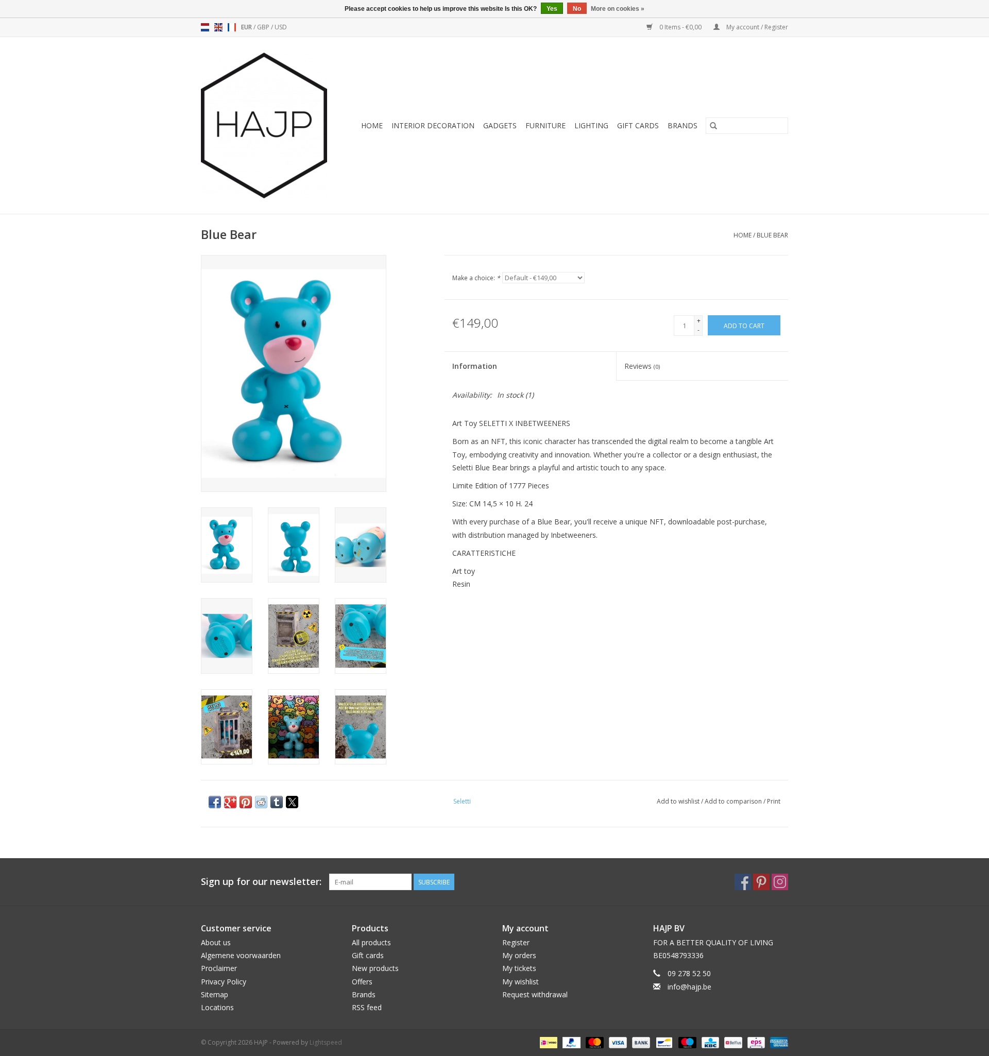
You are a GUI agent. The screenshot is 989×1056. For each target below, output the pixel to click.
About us (216, 942)
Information (474, 366)
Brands (682, 125)
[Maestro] (686, 1041)
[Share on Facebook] (215, 802)
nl (205, 27)
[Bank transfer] (640, 1041)
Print (773, 801)
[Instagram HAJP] (780, 882)
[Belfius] (732, 1041)
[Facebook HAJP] (743, 882)
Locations (217, 1007)
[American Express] (777, 1041)
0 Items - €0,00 (680, 27)
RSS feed (367, 1007)
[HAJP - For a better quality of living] (267, 125)
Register (516, 942)
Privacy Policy (223, 981)
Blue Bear (772, 235)
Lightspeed (326, 1042)
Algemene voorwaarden (241, 955)
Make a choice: (476, 278)
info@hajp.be (689, 987)
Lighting (591, 125)
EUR (247, 27)
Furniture (545, 125)
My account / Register (756, 27)
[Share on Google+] (230, 802)
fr (232, 27)
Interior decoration (432, 125)
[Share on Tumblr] (276, 802)
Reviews (642, 366)
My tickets (519, 968)
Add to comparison (734, 801)
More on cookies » (617, 8)
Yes (552, 8)
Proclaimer (219, 968)
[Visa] (616, 1041)
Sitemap (214, 994)
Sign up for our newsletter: (261, 881)
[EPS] (755, 1041)
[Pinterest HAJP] (761, 882)
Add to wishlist (679, 801)
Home (372, 125)
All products (371, 942)
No (577, 8)
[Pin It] (246, 802)
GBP (264, 27)
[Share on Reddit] (261, 802)
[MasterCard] (593, 1041)
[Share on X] (292, 802)
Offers (362, 981)
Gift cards (638, 125)
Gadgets (500, 125)
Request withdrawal (535, 994)
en (218, 27)
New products (375, 968)
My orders (519, 955)
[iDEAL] (547, 1041)
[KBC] (709, 1041)
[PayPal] (570, 1041)
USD (281, 27)
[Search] (713, 125)
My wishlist (520, 981)
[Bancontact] (663, 1041)
